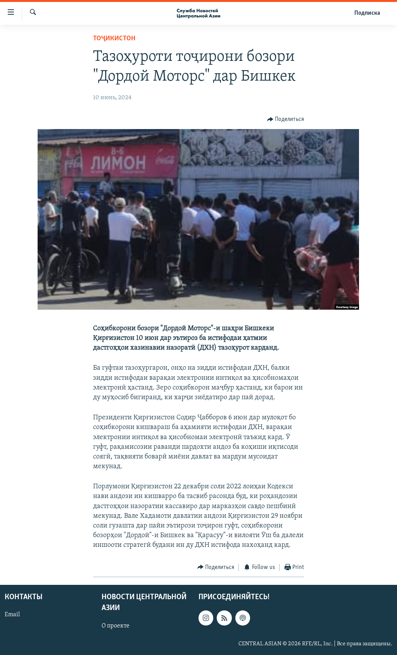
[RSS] (224, 617)
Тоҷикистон (114, 38)
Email (12, 615)
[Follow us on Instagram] (205, 617)
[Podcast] (242, 617)
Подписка (367, 13)
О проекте (115, 626)
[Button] (285, 119)
